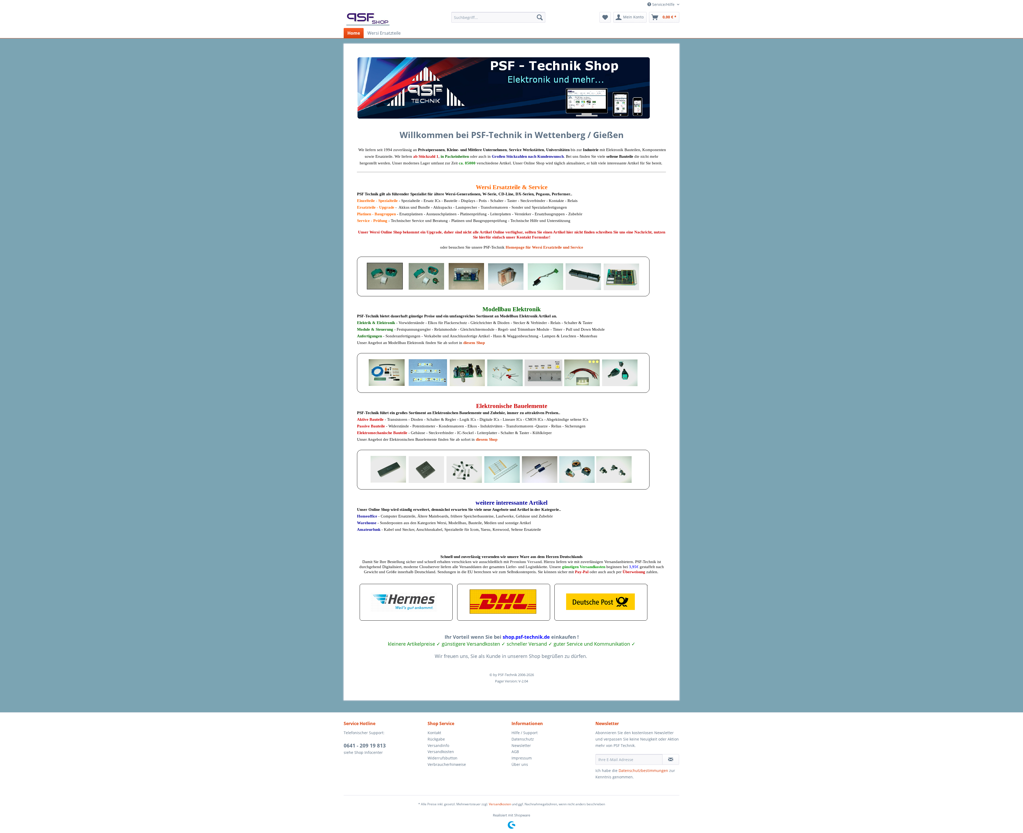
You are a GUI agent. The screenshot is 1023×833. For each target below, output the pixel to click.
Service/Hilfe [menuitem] (663, 4)
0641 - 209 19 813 (365, 745)
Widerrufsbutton (442, 758)
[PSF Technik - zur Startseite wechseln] (367, 18)
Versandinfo (438, 745)
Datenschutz (523, 739)
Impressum (522, 758)
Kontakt (434, 732)
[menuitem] (498, 17)
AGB (515, 751)
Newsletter (521, 745)
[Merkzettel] (605, 17)
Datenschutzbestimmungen (643, 770)
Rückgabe (436, 739)
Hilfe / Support (525, 732)
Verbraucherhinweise (447, 764)
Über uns (520, 764)
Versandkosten (441, 751)
